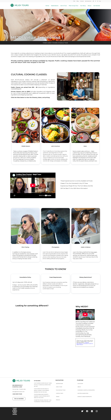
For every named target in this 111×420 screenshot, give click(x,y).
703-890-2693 (22, 389)
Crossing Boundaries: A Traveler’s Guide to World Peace (85, 343)
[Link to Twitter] (93, 1)
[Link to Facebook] (95, 1)
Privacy (58, 399)
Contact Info (59, 393)
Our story (80, 383)
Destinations (59, 383)
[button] (19, 398)
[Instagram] (97, 411)
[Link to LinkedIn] (100, 1)
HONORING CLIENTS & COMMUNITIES (86, 390)
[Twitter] (82, 411)
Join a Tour (59, 386)
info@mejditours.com (18, 391)
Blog (78, 1)
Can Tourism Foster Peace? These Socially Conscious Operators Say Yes (43, 385)
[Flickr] (92, 411)
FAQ (74, 1)
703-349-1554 (15, 389)
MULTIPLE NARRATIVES (83, 393)
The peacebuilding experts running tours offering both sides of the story (42, 396)
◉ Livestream (88, 1)
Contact (82, 1)
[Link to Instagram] (98, 1)
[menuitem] (74, 1)
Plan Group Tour (60, 390)
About (79, 386)
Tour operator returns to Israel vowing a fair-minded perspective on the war (41, 390)
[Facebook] (87, 411)
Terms (57, 396)
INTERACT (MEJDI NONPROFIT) (85, 396)
